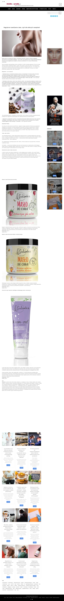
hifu (39, 584)
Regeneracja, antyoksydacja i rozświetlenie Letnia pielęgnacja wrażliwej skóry (35, 563)
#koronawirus (10, 582)
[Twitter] (4, 1)
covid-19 (12, 584)
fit (24, 584)
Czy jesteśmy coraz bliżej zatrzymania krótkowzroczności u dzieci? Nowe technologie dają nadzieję (8, 452)
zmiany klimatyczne (10, 589)
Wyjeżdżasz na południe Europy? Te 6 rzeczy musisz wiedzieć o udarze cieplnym (8, 563)
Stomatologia (43, 8)
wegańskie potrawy (8, 588)
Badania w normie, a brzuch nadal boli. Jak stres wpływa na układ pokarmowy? (8, 489)
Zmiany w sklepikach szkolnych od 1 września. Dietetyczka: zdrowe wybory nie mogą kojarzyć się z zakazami (21, 453)
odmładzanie (4, 586)
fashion (22, 584)
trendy (35, 586)
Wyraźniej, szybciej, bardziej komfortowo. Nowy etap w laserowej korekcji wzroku (8, 527)
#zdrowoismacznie (17, 582)
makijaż (15, 585)
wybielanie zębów (18, 588)
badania (22, 582)
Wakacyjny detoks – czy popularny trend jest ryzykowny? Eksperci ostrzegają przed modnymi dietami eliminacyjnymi (34, 491)
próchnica (17, 586)
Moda (13, 8)
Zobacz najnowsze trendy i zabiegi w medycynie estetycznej (54, 55)
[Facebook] (2, 1)
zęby (17, 589)
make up (12, 585)
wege (14, 588)
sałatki (21, 586)
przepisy (13, 586)
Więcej (54, 8)
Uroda (23, 8)
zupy (15, 589)
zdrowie (37, 588)
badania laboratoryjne (28, 582)
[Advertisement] (22, 19)
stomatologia (30, 586)
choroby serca (4, 584)
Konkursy (47, 597)
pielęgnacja (9, 586)
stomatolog (25, 586)
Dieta (49, 8)
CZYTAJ (22, 467)
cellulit (37, 582)
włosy (31, 588)
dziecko (18, 584)
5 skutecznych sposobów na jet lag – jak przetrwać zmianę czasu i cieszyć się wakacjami (21, 563)
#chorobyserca (4, 582)
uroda (3, 588)
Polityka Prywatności (56, 597)
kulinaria (8, 585)
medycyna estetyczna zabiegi (30, 585)
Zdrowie (18, 8)
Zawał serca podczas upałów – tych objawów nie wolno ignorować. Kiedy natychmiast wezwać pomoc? (34, 528)
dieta (15, 584)
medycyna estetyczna (21, 585)
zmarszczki (4, 589)
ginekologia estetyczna (29, 584)
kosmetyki (4, 585)
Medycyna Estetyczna (32, 8)
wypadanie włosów (25, 588)
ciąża (9, 584)
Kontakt (51, 597)
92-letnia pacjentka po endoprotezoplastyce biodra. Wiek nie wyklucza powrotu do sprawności (35, 452)
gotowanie (36, 584)
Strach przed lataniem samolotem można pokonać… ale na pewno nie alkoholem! (21, 527)
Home (9, 8)
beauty (34, 582)
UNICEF (38, 586)
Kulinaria (43, 597)
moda (37, 585)
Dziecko (40, 597)
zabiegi (34, 588)
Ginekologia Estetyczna (34, 597)
